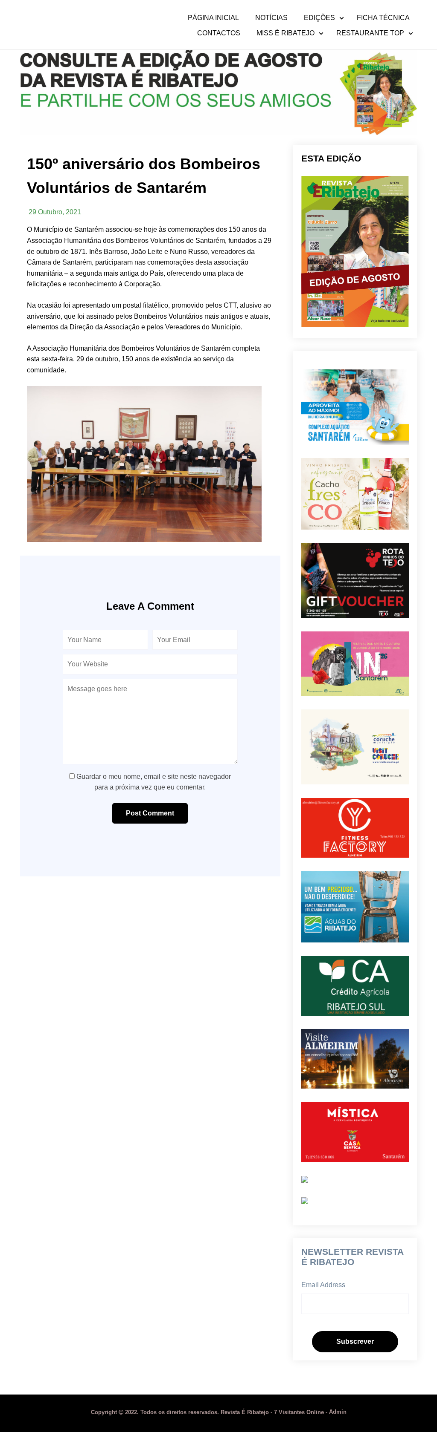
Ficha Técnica (383, 17)
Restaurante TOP (370, 33)
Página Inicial (213, 17)
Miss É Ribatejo (285, 33)
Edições (319, 17)
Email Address (323, 1284)
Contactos (218, 33)
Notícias (271, 17)
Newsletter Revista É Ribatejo (352, 1257)
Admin (338, 1412)
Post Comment (150, 813)
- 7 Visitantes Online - (210, 1412)
